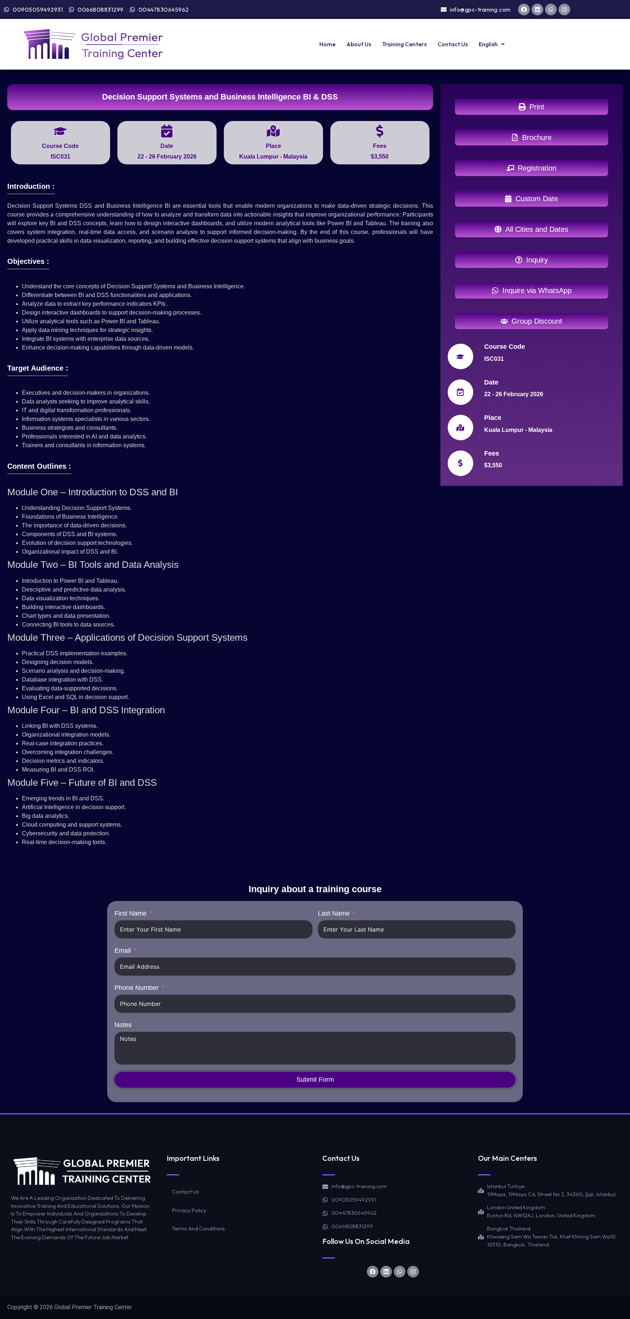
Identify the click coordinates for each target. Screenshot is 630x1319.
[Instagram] (564, 9)
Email (122, 950)
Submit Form (315, 1079)
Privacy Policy (189, 1210)
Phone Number (136, 987)
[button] (491, 44)
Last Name (334, 913)
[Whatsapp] (551, 9)
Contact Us (453, 44)
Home (327, 44)
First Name (130, 913)
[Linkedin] (537, 9)
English (488, 44)
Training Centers (404, 44)
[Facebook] (524, 9)
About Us (358, 44)
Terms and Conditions (198, 1228)
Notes (123, 1025)
